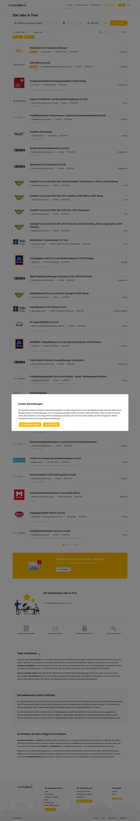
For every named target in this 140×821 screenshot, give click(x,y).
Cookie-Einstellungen (51, 424)
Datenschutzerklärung (52, 419)
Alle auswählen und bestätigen (30, 424)
